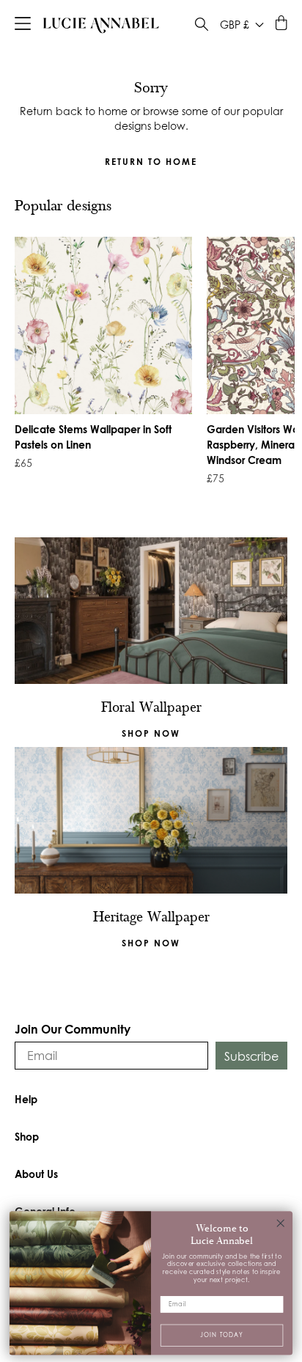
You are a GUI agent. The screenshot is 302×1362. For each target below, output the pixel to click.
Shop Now (151, 943)
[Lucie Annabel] (101, 25)
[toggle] (201, 26)
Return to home (151, 161)
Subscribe (251, 1056)
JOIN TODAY (221, 1334)
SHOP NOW (151, 733)
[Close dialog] (280, 1223)
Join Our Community (72, 1028)
